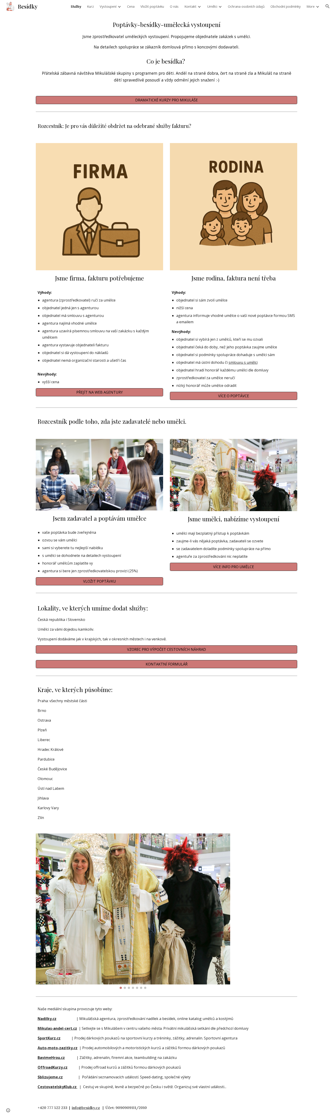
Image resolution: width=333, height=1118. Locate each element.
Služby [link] (76, 6)
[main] (166, 51)
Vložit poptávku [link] (152, 6)
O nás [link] (174, 6)
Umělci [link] (212, 6)
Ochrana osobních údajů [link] (246, 6)
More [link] (310, 6)
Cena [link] (131, 6)
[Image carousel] (133, 911)
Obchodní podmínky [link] (285, 6)
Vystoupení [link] (108, 6)
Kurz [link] (90, 6)
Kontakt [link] (190, 6)
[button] (327, 6)
